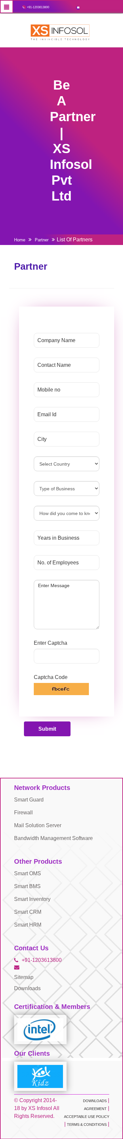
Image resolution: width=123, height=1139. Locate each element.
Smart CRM (27, 912)
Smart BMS (27, 886)
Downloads (27, 988)
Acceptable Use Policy (86, 1117)
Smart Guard (29, 799)
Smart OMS (27, 873)
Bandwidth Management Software (53, 838)
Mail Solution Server (37, 825)
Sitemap (23, 977)
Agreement (95, 1109)
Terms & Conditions (87, 1124)
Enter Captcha (50, 643)
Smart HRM (27, 925)
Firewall (23, 812)
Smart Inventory (32, 899)
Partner (42, 239)
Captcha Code (51, 677)
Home (19, 239)
